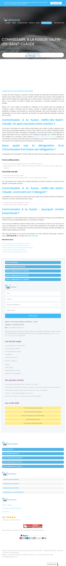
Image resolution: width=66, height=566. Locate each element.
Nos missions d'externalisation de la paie (15, 252)
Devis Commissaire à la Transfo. (17, 279)
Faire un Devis (56, 3)
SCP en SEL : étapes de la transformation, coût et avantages (23, 396)
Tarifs (14, 23)
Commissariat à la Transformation (15, 345)
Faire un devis (46, 23)
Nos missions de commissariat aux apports (16, 245)
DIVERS (7, 364)
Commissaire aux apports (11, 488)
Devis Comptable (12, 262)
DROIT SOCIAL (9, 367)
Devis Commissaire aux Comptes (17, 271)
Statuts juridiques (11, 361)
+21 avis (34, 55)
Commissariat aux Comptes (13, 351)
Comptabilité (8, 354)
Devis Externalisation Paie (15, 267)
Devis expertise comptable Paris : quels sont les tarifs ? (21, 384)
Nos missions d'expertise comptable (14, 249)
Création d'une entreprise (11, 479)
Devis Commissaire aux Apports (17, 275)
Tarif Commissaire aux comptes (33, 408)
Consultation (22, 23)
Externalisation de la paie (12, 370)
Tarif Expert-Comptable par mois (33, 423)
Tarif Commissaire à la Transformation (33, 415)
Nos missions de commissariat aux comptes (17, 243)
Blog (38, 23)
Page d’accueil (33, 236)
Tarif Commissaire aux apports (33, 412)
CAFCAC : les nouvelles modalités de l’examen (19, 393)
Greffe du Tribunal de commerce (45, 137)
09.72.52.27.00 (59, 23)
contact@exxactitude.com (16, 327)
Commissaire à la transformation (13, 492)
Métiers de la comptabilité (13, 373)
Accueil (7, 23)
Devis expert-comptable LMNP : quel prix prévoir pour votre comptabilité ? (26, 390)
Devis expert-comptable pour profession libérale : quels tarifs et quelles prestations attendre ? (33, 387)
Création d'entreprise (11, 357)
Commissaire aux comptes (11, 483)
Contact (32, 23)
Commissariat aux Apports (12, 348)
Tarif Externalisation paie (33, 419)
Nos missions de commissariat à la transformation (18, 247)
